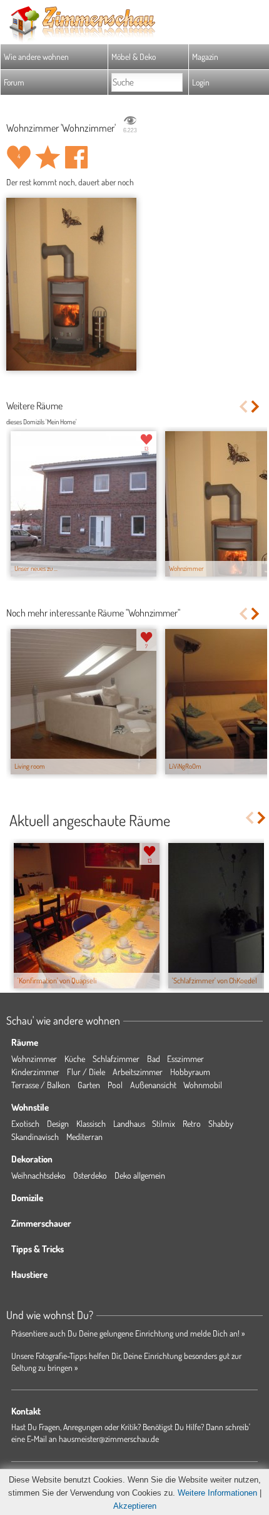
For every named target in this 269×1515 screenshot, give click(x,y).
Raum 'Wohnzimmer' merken (47, 157)
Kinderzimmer (35, 1071)
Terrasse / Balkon (40, 1084)
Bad (153, 1058)
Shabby (220, 1123)
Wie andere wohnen (36, 56)
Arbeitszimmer (138, 1071)
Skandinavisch (35, 1136)
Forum (14, 82)
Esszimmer (185, 1058)
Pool (115, 1084)
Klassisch (91, 1123)
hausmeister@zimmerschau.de (109, 1438)
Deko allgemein (139, 1175)
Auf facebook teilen (76, 157)
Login (201, 82)
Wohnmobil (202, 1084)
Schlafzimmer (116, 1058)
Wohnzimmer (34, 1058)
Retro (192, 1123)
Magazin (205, 56)
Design (58, 1123)
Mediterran (84, 1136)
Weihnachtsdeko (38, 1175)
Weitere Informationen (217, 1493)
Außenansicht (153, 1084)
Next (256, 406)
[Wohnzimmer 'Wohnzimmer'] (71, 284)
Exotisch (25, 1123)
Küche (74, 1058)
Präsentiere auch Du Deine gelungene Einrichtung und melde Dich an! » (128, 1333)
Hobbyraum (190, 1071)
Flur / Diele (86, 1071)
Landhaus (129, 1123)
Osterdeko (90, 1175)
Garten (89, 1084)
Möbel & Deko (133, 56)
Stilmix (163, 1123)
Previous (243, 406)
